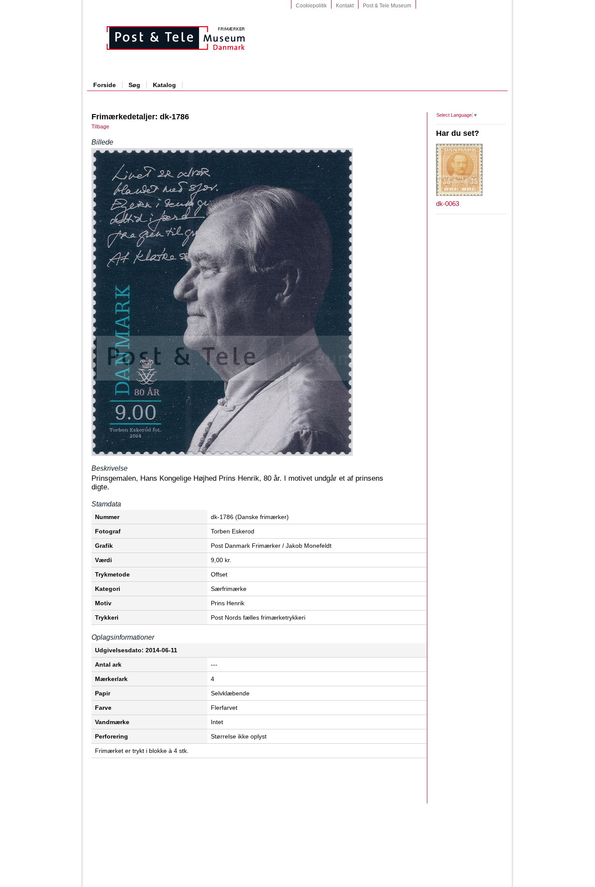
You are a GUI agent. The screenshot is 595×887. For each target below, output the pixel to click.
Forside (104, 84)
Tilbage (100, 127)
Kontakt (345, 6)
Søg (134, 84)
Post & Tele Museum (387, 6)
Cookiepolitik (311, 6)
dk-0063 (447, 203)
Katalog (164, 84)
